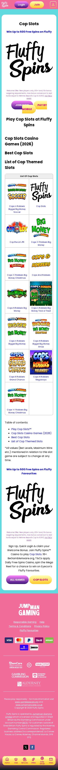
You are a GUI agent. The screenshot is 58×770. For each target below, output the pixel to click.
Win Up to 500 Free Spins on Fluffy (29, 32)
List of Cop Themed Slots (27, 441)
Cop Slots (41, 206)
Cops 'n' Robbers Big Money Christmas (17, 276)
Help (42, 622)
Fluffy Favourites (29, 630)
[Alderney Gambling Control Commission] (29, 684)
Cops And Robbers (41, 275)
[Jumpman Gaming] (29, 614)
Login (21, 4)
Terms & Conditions (20, 626)
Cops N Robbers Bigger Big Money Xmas (41, 343)
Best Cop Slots (20, 437)
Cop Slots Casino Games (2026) (31, 433)
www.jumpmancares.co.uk (29, 704)
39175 (25, 722)
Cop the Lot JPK (17, 242)
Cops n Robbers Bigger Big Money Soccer (17, 209)
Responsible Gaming (25, 622)
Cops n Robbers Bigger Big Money (17, 342)
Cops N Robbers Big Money (17, 309)
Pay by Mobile (34, 107)
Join (37, 4)
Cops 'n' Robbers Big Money (41, 243)
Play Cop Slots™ (21, 429)
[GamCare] (15, 665)
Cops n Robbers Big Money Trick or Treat (41, 309)
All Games (17, 580)
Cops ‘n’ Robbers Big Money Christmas (17, 411)
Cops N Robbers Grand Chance (17, 378)
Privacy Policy (41, 626)
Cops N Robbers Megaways (41, 378)
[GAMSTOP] (42, 665)
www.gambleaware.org (26, 702)
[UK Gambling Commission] (20, 675)
